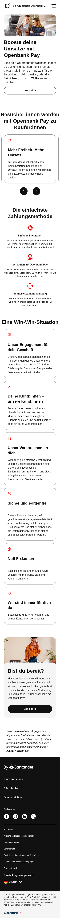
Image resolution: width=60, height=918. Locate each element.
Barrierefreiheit (10, 868)
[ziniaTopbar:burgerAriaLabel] (53, 6)
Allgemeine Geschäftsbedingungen (19, 862)
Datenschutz (9, 849)
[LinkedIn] (24, 818)
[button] (30, 779)
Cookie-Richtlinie (11, 842)
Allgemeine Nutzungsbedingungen (19, 836)
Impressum (8, 829)
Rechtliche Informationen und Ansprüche (21, 855)
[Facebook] (6, 818)
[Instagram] (15, 818)
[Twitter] (33, 818)
